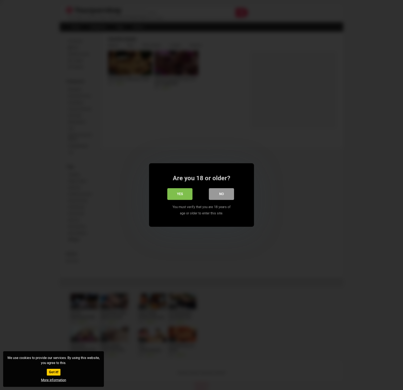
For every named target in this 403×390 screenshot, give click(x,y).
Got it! (53, 372)
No (221, 194)
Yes (180, 194)
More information (53, 380)
